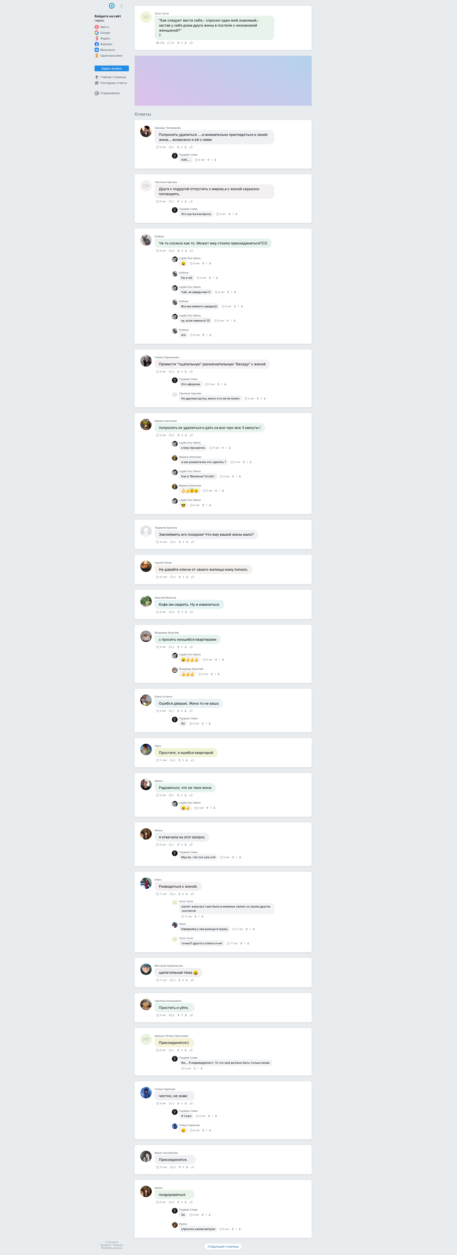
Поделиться (191, 42)
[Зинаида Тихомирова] (147, 131)
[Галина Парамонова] (147, 361)
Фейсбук (106, 44)
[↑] (178, 42)
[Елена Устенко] (147, 700)
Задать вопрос (111, 68)
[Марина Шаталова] (147, 424)
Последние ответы (113, 83)
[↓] (185, 42)
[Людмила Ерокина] (147, 531)
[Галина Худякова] (147, 1092)
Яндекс (105, 38)
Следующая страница (223, 1246)
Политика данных (111, 1247)
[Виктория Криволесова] (147, 969)
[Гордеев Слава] (175, 156)
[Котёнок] (147, 240)
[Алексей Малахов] (147, 601)
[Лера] (147, 749)
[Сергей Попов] (147, 566)
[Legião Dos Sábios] (175, 259)
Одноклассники (111, 55)
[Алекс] (147, 883)
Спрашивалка (110, 93)
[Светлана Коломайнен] (147, 1004)
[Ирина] (147, 784)
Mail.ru (104, 27)
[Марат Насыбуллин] (147, 1156)
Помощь (118, 1244)
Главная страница (113, 77)
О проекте (112, 1242)
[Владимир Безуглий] (147, 636)
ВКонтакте (107, 50)
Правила (105, 1244)
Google (105, 32)
